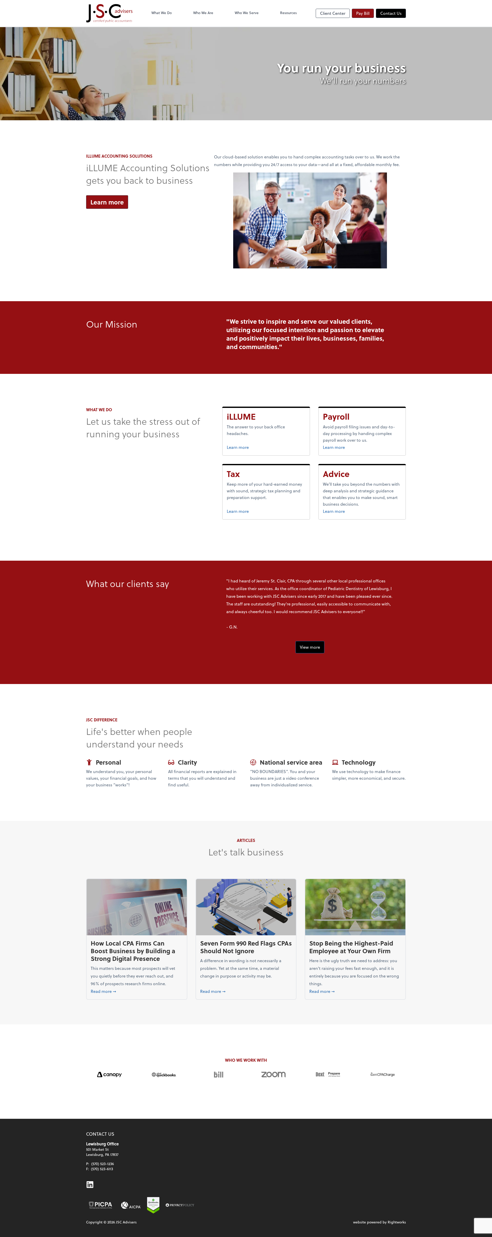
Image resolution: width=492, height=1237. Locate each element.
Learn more (107, 202)
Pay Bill (363, 13)
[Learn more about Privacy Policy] (180, 1205)
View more (310, 647)
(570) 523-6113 (102, 1168)
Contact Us (391, 13)
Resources (288, 12)
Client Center (332, 13)
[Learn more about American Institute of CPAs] (131, 1205)
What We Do (161, 12)
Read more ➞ (137, 991)
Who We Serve (247, 12)
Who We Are (203, 12)
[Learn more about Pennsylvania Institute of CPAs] (100, 1205)
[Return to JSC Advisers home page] (109, 13)
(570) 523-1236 (102, 1163)
